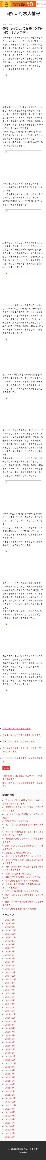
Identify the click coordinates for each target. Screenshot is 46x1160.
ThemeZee (23, 1152)
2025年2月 (10, 965)
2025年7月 (10, 948)
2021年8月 (10, 1112)
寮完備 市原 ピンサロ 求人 (17, 821)
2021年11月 (10, 1102)
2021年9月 (10, 1109)
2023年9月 (10, 1025)
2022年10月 (10, 1063)
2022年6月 (10, 1077)
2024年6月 (10, 993)
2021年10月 (10, 1105)
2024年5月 (10, 997)
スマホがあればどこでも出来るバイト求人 (21, 735)
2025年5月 (10, 955)
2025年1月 (10, 969)
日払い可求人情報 (23, 13)
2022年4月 (10, 1084)
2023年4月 (10, 1042)
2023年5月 (10, 1039)
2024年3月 (10, 1004)
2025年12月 (10, 930)
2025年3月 (10, 962)
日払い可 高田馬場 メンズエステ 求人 (22, 891)
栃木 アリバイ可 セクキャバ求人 (18, 741)
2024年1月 (10, 1011)
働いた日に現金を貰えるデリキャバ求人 (23, 856)
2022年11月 (10, 1060)
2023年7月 (10, 1032)
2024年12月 (10, 972)
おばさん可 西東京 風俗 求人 (18, 852)
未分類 (6, 768)
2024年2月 (10, 1007)
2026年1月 (10, 927)
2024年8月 (10, 986)
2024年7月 (10, 990)
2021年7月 (10, 1115)
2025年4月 (10, 958)
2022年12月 (10, 1056)
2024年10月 (10, 979)
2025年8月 (10, 944)
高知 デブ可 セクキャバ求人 (16, 728)
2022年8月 (10, 1070)
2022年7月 (10, 1074)
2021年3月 (10, 1129)
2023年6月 (10, 1035)
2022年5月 (10, 1081)
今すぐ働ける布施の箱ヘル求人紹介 (21, 908)
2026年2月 (10, 923)
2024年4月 (10, 1000)
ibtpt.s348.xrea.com (23, 24)
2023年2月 (10, 1049)
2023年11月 (10, 1018)
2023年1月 (10, 1053)
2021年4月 (10, 1126)
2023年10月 (10, 1021)
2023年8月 (10, 1028)
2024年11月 (10, 976)
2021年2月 (10, 1133)
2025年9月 (10, 941)
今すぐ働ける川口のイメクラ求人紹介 (22, 880)
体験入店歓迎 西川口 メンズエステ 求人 (23, 877)
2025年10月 (10, 937)
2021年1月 (10, 1137)
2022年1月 (10, 1095)
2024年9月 (10, 983)
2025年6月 (10, 951)
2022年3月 (10, 1088)
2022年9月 (10, 1067)
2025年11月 (10, 934)
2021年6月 (10, 1119)
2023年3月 (10, 1046)
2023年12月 (10, 1014)
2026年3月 (10, 920)
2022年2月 (10, 1091)
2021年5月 (10, 1123)
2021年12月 (10, 1098)
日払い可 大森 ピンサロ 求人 (18, 873)
